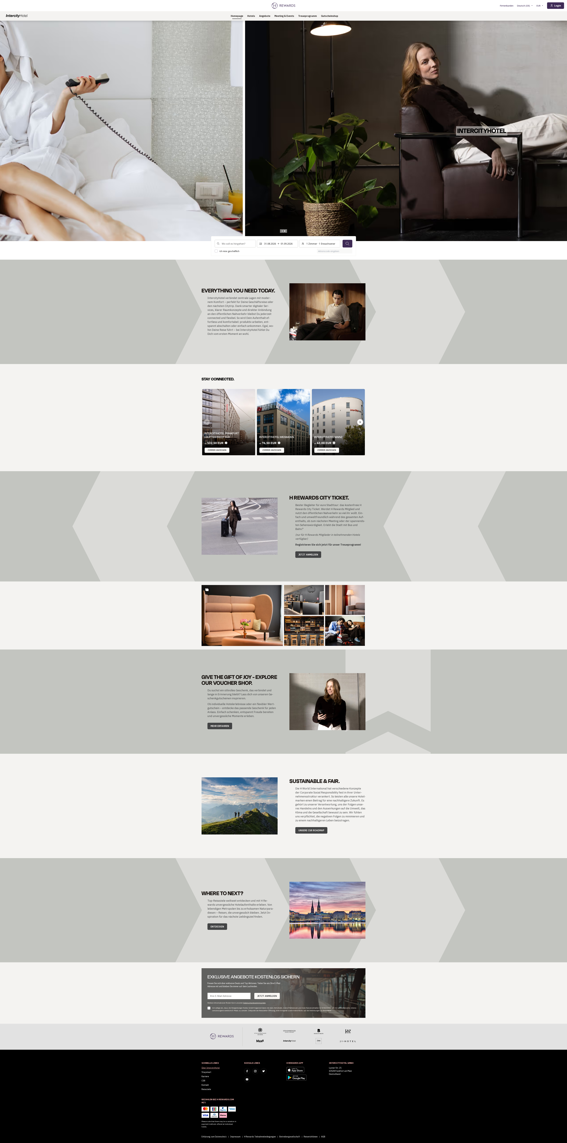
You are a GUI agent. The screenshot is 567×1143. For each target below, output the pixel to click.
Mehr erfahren (220, 726)
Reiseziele (206, 1089)
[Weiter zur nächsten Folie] (562, 131)
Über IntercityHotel (211, 1068)
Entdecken (217, 926)
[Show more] (207, 590)
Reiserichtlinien (311, 1136)
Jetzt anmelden (308, 554)
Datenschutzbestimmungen (254, 1003)
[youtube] (247, 1079)
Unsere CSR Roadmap (311, 830)
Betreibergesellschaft (289, 1136)
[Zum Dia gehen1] (282, 231)
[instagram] (255, 1071)
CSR (203, 1080)
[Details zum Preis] (226, 442)
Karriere (205, 1076)
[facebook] (247, 1071)
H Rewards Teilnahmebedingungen (260, 1136)
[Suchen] (347, 244)
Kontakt (205, 1085)
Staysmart (206, 1072)
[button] (242, 615)
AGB (323, 1136)
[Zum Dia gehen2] (284, 231)
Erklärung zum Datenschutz (214, 1136)
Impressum (235, 1136)
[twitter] (264, 1071)
